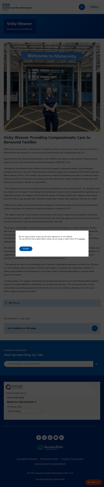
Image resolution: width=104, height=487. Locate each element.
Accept (26, 249)
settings (82, 239)
